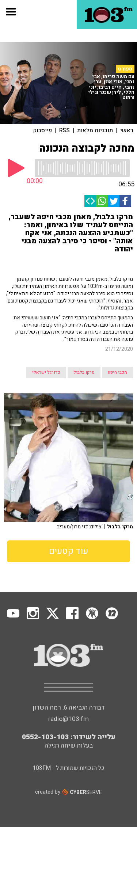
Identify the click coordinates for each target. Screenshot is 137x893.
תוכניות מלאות (95, 130)
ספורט (125, 69)
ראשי (126, 130)
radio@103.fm (68, 719)
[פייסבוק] (125, 201)
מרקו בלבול (84, 372)
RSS (64, 130)
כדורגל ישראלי (46, 372)
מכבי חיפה (117, 372)
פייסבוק (42, 130)
